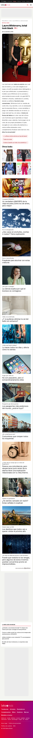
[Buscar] (27, 5)
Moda (14, 1)
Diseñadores (21, 709)
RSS (14, 726)
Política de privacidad (15, 723)
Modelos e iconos (6, 715)
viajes (26, 719)
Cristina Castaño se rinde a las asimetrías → (15, 142)
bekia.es (3, 718)
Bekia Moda (5, 20)
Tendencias (4, 709)
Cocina (23, 1)
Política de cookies (6, 726)
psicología (15, 719)
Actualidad (9, 1)
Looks (10, 20)
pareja (27, 718)
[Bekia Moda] (5, 5)
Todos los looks (7, 139)
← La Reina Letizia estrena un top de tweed (15, 136)
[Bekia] (3, 1)
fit (23, 719)
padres (23, 718)
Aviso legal (4, 723)
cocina (18, 718)
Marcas (26, 712)
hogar (20, 719)
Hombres (20, 712)
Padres (28, 1)
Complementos (6, 712)
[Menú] (31, 5)
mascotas (4, 719)
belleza (13, 718)
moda (8, 718)
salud (9, 719)
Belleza (19, 1)
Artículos (12, 709)
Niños (14, 712)
